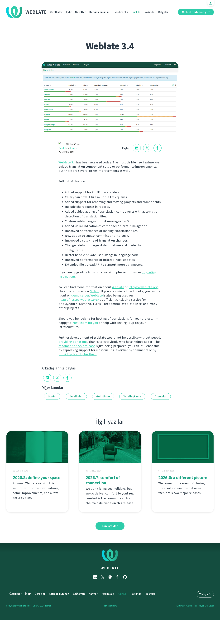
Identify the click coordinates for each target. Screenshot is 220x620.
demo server (80, 295)
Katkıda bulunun (99, 12)
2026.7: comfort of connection (103, 480)
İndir (69, 12)
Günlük (136, 12)
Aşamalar (161, 396)
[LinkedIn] (95, 577)
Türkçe (203, 594)
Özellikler (56, 12)
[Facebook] (117, 577)
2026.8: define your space (36, 478)
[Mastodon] (110, 577)
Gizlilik (189, 605)
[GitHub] (124, 577)
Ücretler (80, 12)
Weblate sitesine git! (196, 12)
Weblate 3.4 (67, 162)
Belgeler (163, 12)
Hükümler (180, 605)
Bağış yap (79, 594)
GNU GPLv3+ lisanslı (42, 605)
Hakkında (148, 12)
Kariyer (93, 594)
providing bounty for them (77, 354)
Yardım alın (121, 12)
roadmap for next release (76, 346)
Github (94, 291)
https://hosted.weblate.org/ (78, 299)
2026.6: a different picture (182, 478)
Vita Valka (209, 605)
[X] (102, 577)
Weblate (36, 12)
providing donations (72, 342)
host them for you (85, 323)
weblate (109, 568)
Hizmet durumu (110, 605)
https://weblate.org (143, 287)
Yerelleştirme (132, 396)
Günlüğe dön (110, 526)
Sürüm (73, 148)
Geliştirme (103, 396)
